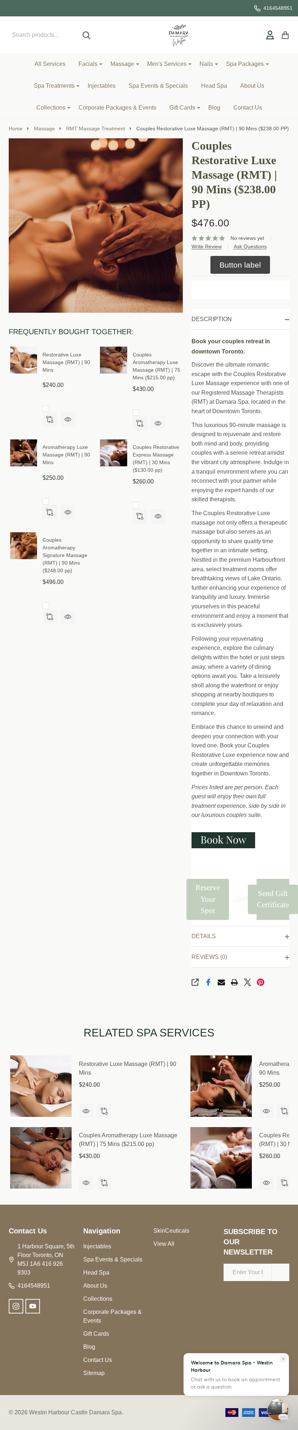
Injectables (102, 86)
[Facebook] (208, 982)
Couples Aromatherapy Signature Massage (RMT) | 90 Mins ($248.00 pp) (65, 555)
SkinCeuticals (171, 1231)
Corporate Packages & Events (117, 107)
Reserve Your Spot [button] (208, 899)
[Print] (234, 982)
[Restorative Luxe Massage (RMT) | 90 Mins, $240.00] (41, 1086)
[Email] (221, 982)
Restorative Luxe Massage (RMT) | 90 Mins (66, 362)
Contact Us (247, 107)
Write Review (207, 246)
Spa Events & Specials (158, 86)
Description (212, 319)
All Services (50, 64)
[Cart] (285, 35)
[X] (247, 982)
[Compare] (50, 419)
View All (163, 1244)
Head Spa (214, 86)
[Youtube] (32, 1306)
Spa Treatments (54, 86)
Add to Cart (240, 290)
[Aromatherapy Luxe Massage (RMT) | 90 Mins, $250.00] (221, 1086)
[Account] (270, 35)
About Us (252, 86)
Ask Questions (250, 246)
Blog (214, 107)
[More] (98, 64)
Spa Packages (245, 64)
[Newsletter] (280, 1272)
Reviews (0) (209, 957)
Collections (50, 107)
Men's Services (166, 64)
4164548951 (33, 1286)
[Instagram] (16, 1306)
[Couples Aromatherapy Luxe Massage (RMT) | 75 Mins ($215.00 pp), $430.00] (41, 1158)
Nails (206, 64)
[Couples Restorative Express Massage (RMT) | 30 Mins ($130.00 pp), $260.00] (221, 1158)
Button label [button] (240, 265)
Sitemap (94, 1373)
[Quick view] (68, 419)
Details (204, 936)
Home (16, 128)
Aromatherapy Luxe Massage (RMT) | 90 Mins (66, 454)
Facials (87, 64)
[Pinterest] (260, 982)
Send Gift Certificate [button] (273, 899)
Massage (122, 64)
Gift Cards (182, 107)
